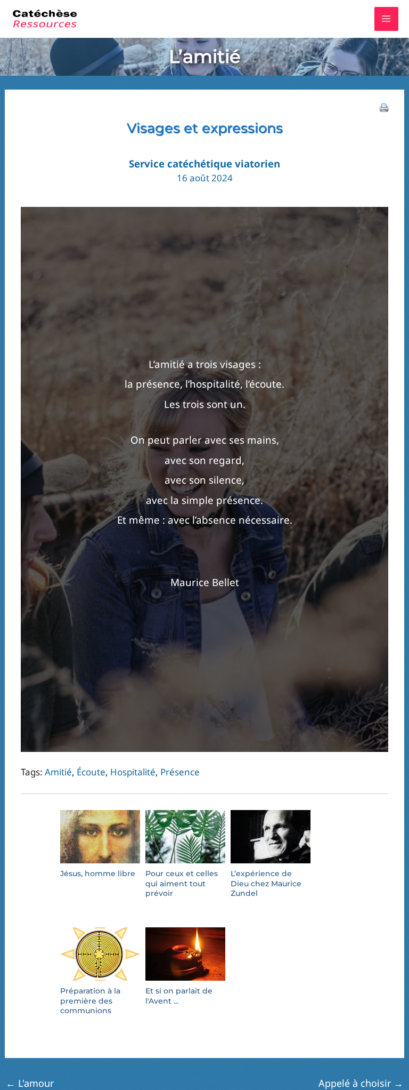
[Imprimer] (384, 107)
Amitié (58, 772)
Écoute (91, 772)
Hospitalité (133, 772)
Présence (180, 772)
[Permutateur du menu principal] (386, 19)
